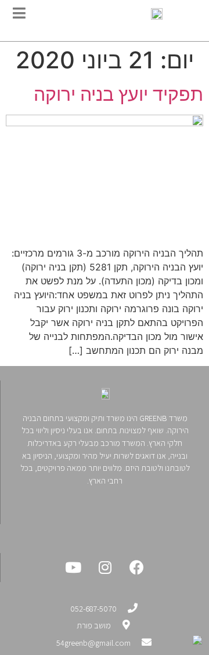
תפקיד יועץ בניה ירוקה (118, 94)
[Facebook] (137, 567)
